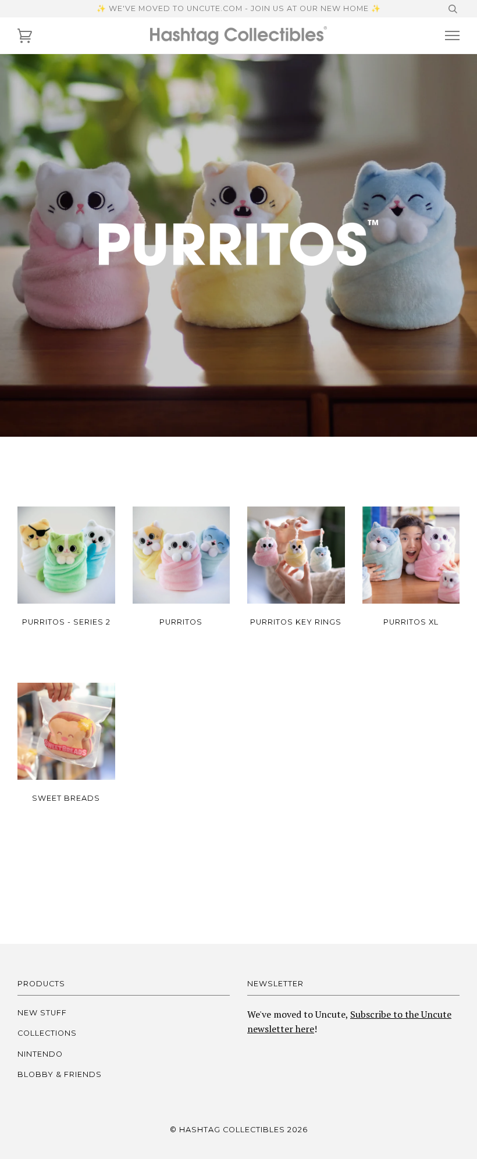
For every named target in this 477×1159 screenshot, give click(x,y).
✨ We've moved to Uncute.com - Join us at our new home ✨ (239, 8)
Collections (47, 1033)
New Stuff (42, 1012)
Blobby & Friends (59, 1074)
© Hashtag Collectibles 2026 (239, 1129)
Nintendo (40, 1054)
